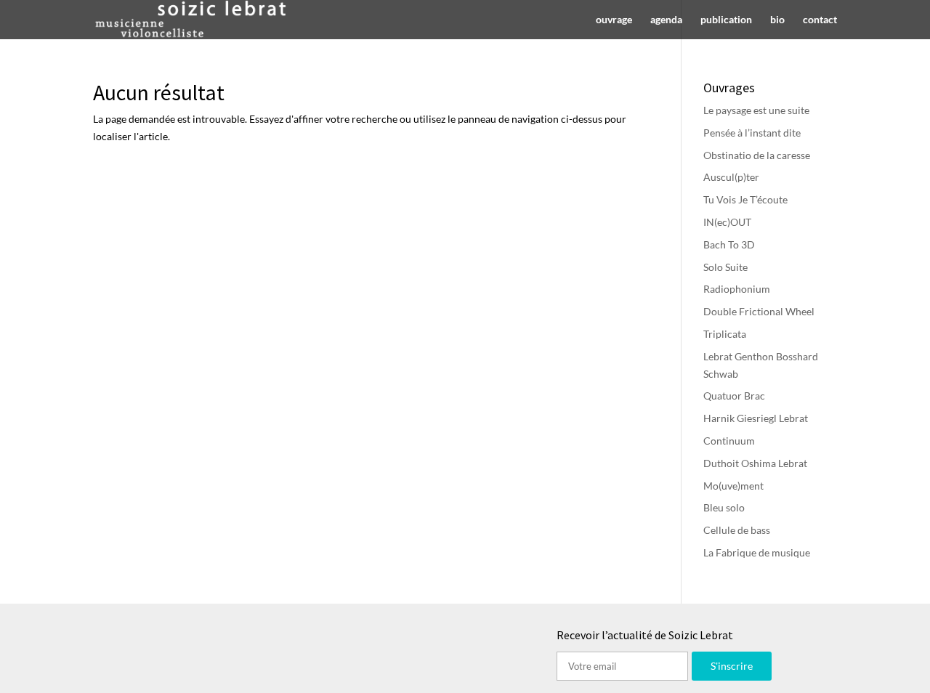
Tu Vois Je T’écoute (745, 199)
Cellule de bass (736, 530)
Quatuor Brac (734, 395)
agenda (666, 20)
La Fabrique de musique (756, 552)
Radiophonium (736, 289)
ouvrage (614, 20)
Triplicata (724, 334)
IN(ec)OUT (727, 222)
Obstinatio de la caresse (756, 155)
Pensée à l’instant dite (752, 132)
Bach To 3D (729, 244)
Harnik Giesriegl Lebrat (755, 418)
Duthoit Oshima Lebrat (755, 463)
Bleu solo (724, 507)
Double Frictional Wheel (758, 311)
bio (777, 20)
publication (726, 20)
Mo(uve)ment (733, 485)
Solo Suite (725, 267)
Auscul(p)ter (731, 177)
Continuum (729, 440)
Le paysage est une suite (756, 110)
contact (820, 20)
